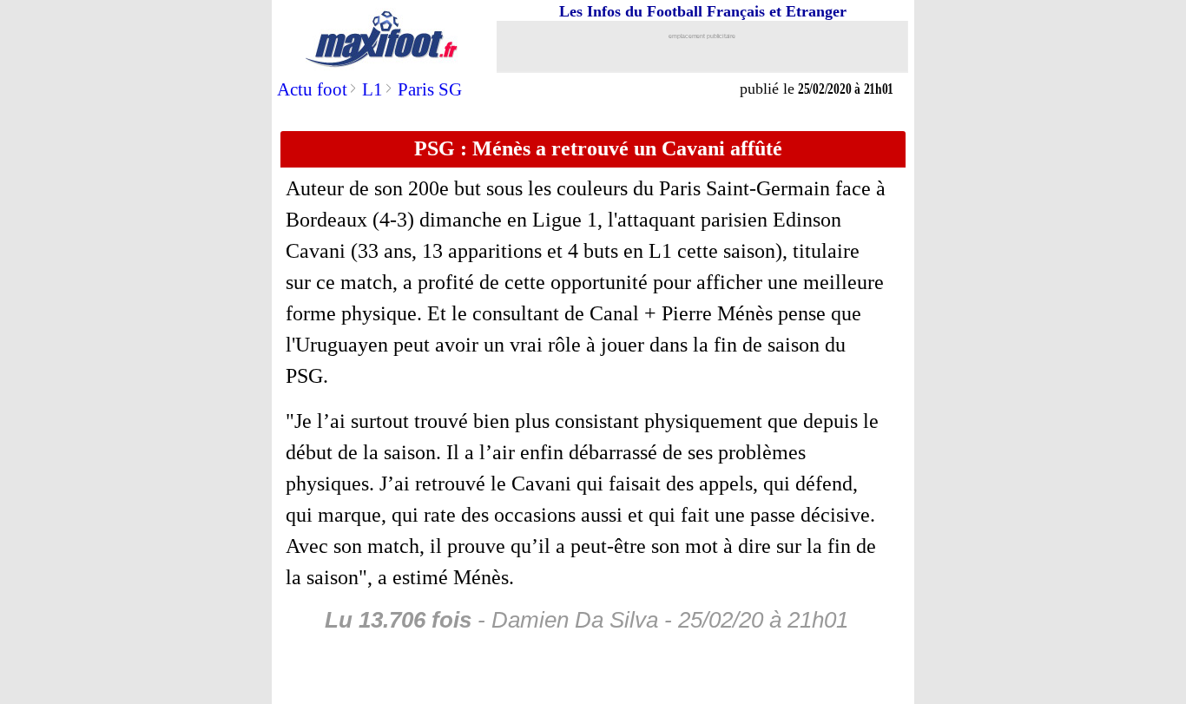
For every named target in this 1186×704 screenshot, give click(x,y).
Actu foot (312, 89)
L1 (372, 89)
